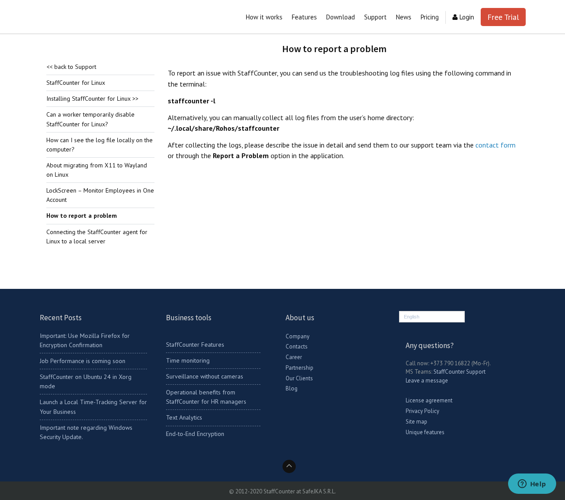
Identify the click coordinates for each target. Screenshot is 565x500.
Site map (416, 421)
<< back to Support (71, 67)
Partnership (299, 367)
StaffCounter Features (195, 344)
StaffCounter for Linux (75, 83)
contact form (495, 144)
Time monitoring (188, 360)
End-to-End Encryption (195, 434)
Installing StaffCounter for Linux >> (92, 98)
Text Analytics (184, 417)
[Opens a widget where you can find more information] (532, 484)
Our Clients (299, 378)
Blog (292, 388)
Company (297, 336)
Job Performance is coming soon (82, 361)
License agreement (429, 400)
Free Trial (503, 17)
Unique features (425, 432)
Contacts (297, 346)
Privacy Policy (422, 411)
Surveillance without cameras (204, 376)
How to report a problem (81, 216)
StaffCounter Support (459, 371)
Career (294, 357)
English (411, 316)
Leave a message (427, 380)
